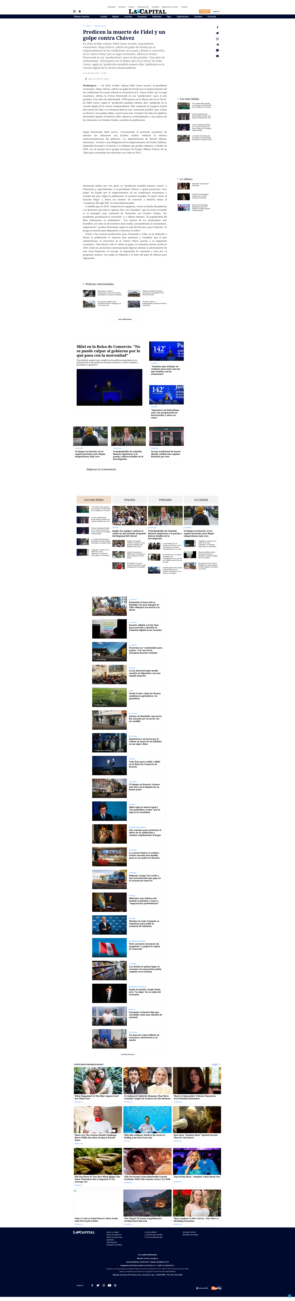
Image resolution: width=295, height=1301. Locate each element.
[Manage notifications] (289, 1296)
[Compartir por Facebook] (217, 27)
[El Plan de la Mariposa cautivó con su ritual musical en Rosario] (194, 196)
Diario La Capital (113, 1232)
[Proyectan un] (128, 651)
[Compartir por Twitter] (217, 33)
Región (115, 16)
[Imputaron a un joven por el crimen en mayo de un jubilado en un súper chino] (128, 742)
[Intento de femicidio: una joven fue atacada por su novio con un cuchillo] (128, 720)
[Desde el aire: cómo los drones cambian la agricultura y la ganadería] (128, 697)
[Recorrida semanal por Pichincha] (194, 186)
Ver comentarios (125, 319)
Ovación (128, 16)
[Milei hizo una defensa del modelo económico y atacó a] (128, 902)
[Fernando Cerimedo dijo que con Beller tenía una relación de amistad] (128, 1016)
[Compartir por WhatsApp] (217, 39)
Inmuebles (112, 7)
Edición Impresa (100, 26)
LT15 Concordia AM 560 (153, 1237)
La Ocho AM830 (150, 1232)
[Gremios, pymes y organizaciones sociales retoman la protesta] (147, 304)
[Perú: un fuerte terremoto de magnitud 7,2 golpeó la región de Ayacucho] (128, 947)
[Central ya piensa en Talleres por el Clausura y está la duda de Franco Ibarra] (129, 555)
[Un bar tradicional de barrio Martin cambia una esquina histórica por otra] (194, 116)
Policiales (156, 16)
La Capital (86, 26)
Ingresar (216, 11)
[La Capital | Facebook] (92, 1285)
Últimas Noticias (81, 16)
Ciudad (103, 16)
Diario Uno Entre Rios (114, 1237)
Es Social (212, 16)
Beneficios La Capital (170, 7)
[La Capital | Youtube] (109, 1285)
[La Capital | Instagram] (103, 1285)
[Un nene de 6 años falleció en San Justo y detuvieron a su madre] (128, 1038)
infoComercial (112, 1242)
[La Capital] (147, 11)
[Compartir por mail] (217, 56)
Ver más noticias (127, 1054)
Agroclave (110, 1240)
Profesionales (143, 7)
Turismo (184, 7)
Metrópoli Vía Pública (114, 1245)
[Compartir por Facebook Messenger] (217, 50)
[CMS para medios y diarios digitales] (202, 1288)
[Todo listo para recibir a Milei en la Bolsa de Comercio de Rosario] (128, 765)
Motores (121, 7)
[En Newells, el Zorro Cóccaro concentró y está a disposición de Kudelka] (129, 565)
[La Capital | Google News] (115, 1285)
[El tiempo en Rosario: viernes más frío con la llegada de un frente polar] (128, 788)
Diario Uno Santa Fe (114, 1235)
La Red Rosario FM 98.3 (154, 1235)
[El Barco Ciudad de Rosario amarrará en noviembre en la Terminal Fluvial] (147, 293)
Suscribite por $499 (204, 11)
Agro (169, 16)
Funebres (155, 7)
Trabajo (131, 7)
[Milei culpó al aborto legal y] (128, 811)
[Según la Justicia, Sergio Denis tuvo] (128, 993)
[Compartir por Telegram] (217, 44)
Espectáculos (183, 16)
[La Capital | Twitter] (98, 1285)
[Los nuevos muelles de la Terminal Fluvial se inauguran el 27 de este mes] (102, 304)
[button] (74, 11)
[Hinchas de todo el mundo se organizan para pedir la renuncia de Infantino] (128, 924)
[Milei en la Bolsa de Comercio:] (109, 381)
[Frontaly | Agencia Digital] (215, 1288)
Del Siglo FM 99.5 (189, 1232)
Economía (142, 16)
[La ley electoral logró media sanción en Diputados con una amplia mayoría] (128, 674)
